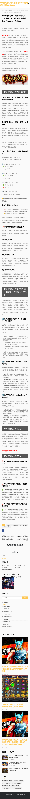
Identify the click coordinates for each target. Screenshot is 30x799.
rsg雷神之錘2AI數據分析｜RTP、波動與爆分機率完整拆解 (18, 769)
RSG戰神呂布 (15, 525)
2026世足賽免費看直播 (7, 569)
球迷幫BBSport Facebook (21, 567)
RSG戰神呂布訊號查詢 (7, 611)
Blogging (15, 796)
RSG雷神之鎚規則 (6, 788)
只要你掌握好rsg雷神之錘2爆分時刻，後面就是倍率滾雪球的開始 (18, 763)
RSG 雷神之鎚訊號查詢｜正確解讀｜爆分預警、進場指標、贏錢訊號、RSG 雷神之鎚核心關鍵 (14, 742)
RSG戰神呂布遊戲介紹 (7, 616)
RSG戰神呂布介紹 (23, 525)
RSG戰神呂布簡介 (8, 10)
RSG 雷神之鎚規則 (6, 606)
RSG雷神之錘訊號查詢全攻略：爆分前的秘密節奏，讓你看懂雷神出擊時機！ (15, 668)
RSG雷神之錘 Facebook (7, 565)
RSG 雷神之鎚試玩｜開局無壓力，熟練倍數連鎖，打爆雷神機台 (14, 705)
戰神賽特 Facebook (6, 567)
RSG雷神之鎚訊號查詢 (7, 626)
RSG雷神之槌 (5, 619)
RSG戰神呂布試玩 (6, 613)
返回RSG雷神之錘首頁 (10, 794)
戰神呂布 (8, 525)
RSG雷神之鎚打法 (6, 621)
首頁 (3, 10)
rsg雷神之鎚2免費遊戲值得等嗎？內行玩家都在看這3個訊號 (18, 756)
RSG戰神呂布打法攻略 (7, 780)
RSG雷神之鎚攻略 (6, 624)
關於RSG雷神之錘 (21, 794)
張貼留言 (4, 558)
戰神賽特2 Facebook (20, 565)
